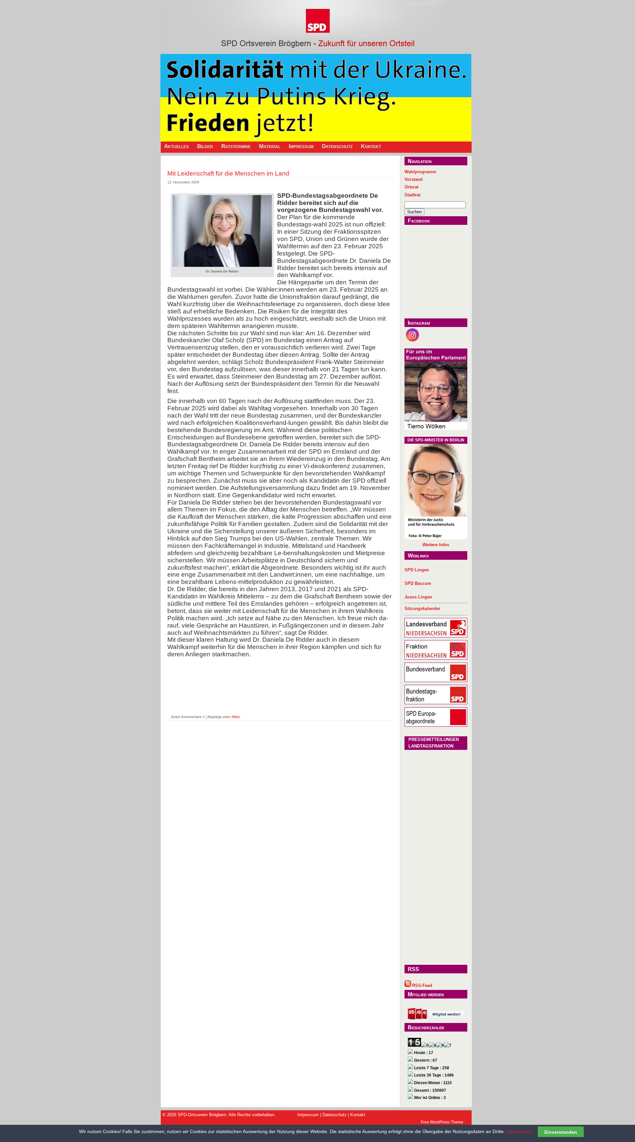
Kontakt (371, 146)
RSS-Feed (422, 985)
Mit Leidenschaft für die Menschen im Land (228, 173)
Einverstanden (560, 1131)
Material (269, 146)
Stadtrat (412, 194)
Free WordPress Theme (442, 1122)
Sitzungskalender (422, 608)
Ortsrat (411, 186)
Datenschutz (337, 146)
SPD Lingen (416, 569)
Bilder (205, 146)
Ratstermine (236, 146)
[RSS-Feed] (407, 985)
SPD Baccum (417, 583)
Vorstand (413, 179)
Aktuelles (176, 146)
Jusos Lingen (418, 596)
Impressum (301, 146)
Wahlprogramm (420, 171)
